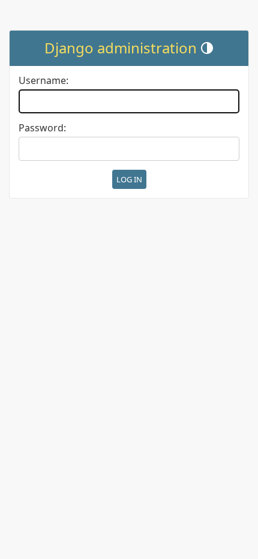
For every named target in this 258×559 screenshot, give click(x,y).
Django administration (120, 48)
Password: (42, 128)
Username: (43, 80)
